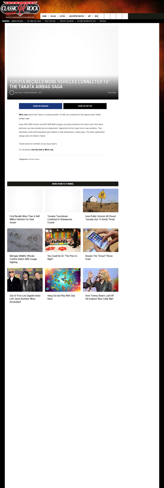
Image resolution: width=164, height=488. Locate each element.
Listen (62, 16)
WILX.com (23, 114)
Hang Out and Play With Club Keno (61, 297)
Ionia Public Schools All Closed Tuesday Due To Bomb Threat (100, 218)
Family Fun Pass (17, 21)
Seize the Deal (50, 21)
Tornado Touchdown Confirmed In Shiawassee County (59, 219)
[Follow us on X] (125, 16)
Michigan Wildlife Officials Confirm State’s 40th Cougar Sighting (23, 259)
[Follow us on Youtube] (119, 16)
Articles (32, 159)
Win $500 (103, 21)
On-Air (53, 16)
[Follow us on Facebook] (113, 16)
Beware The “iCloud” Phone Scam (99, 257)
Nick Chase (18, 92)
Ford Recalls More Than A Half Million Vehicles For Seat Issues (25, 219)
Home (44, 16)
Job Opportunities (76, 16)
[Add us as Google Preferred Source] (107, 16)
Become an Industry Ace (86, 21)
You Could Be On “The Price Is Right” (62, 257)
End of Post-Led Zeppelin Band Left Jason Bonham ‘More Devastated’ (25, 298)
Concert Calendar (66, 21)
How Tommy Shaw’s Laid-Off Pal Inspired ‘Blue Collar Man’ (99, 297)
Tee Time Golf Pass (34, 21)
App (89, 16)
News (37, 159)
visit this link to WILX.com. (42, 149)
